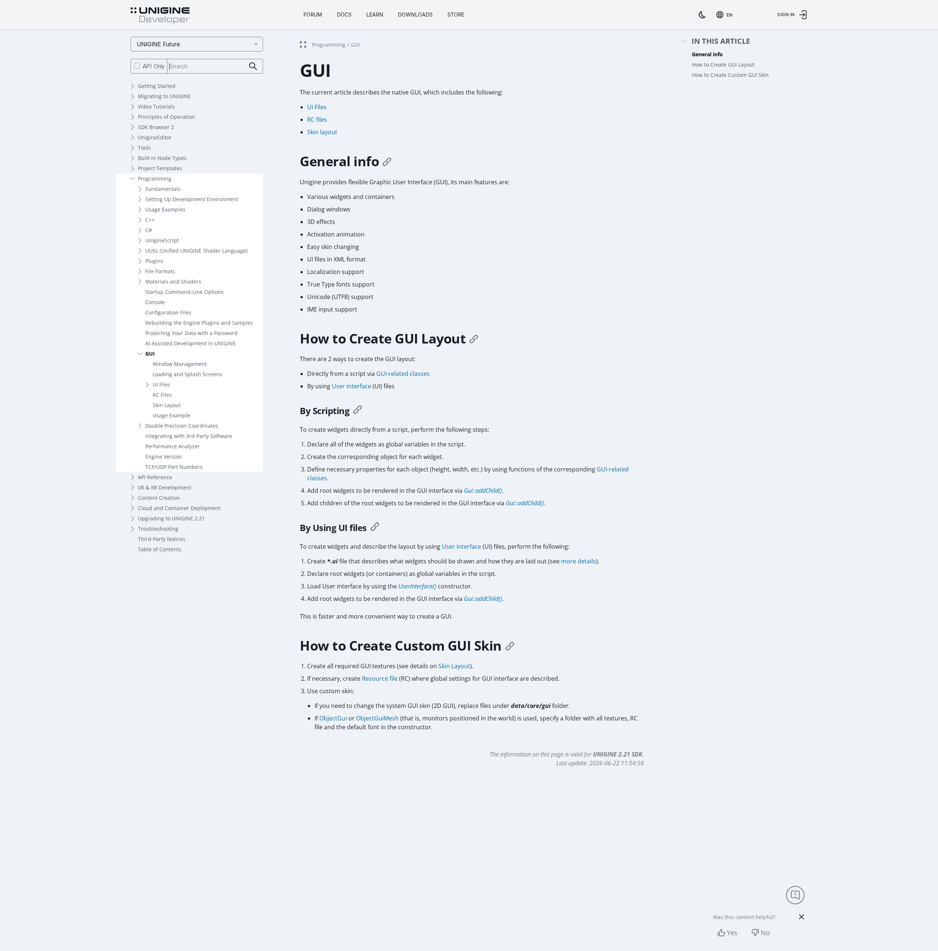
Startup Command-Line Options (184, 291)
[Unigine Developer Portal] (160, 15)
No (765, 932)
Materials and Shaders (173, 281)
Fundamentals (163, 188)
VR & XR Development (164, 487)
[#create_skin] (509, 645)
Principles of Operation (166, 116)
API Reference (155, 477)
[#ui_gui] (374, 527)
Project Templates (160, 168)
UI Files (161, 384)
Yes (732, 932)
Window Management (180, 363)
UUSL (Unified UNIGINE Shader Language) (196, 250)
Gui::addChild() (483, 491)
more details (578, 561)
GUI (150, 353)
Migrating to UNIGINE (164, 96)
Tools (144, 147)
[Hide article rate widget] (801, 917)
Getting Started (156, 85)
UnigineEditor (155, 137)
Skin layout (322, 132)
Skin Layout (167, 405)
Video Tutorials (156, 106)
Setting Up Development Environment (191, 199)
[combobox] (726, 15)
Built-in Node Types (162, 157)
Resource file (380, 678)
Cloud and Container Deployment (179, 508)
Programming (154, 178)
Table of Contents (159, 549)
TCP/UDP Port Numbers (174, 466)
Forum (312, 14)
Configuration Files (168, 312)
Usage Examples (165, 209)
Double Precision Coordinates (181, 425)
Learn (374, 14)
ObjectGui (333, 718)
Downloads (415, 14)
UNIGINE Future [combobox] (158, 44)
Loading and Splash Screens (187, 374)
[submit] (253, 66)
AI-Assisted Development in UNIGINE (190, 343)
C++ (149, 219)
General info (707, 54)
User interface (351, 386)
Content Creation (159, 497)
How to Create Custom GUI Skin (730, 74)
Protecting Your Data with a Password (191, 333)
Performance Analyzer (172, 446)
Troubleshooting (158, 528)
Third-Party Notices (161, 538)
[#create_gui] (473, 338)
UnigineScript (162, 240)
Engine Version (163, 456)
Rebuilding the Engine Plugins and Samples (199, 322)
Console (155, 302)
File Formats (160, 271)
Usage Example (171, 415)
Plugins (154, 260)
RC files (317, 119)
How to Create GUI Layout (723, 64)
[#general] (387, 161)
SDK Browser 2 (156, 127)
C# (148, 230)
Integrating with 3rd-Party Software (188, 435)
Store (455, 14)
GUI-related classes (403, 374)
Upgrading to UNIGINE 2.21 (171, 518)
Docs (344, 14)
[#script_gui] (357, 410)
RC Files (162, 394)
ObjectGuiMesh (377, 718)
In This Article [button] (721, 41)
